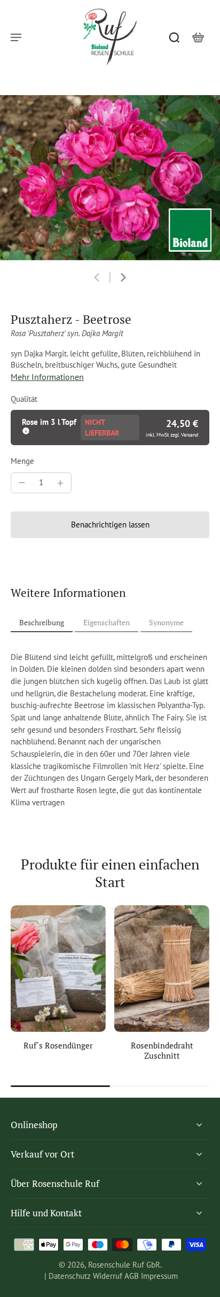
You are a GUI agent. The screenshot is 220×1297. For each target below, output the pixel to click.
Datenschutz (70, 1276)
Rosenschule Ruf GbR (124, 1265)
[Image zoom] (110, 177)
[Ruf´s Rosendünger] (58, 968)
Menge (22, 461)
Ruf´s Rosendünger (58, 1045)
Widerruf (107, 1276)
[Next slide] (123, 277)
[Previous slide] (96, 277)
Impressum (159, 1276)
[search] (174, 37)
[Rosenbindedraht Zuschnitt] (161, 968)
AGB (131, 1276)
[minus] (22, 482)
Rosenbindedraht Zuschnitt (162, 1050)
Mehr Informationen (47, 376)
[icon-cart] (197, 37)
